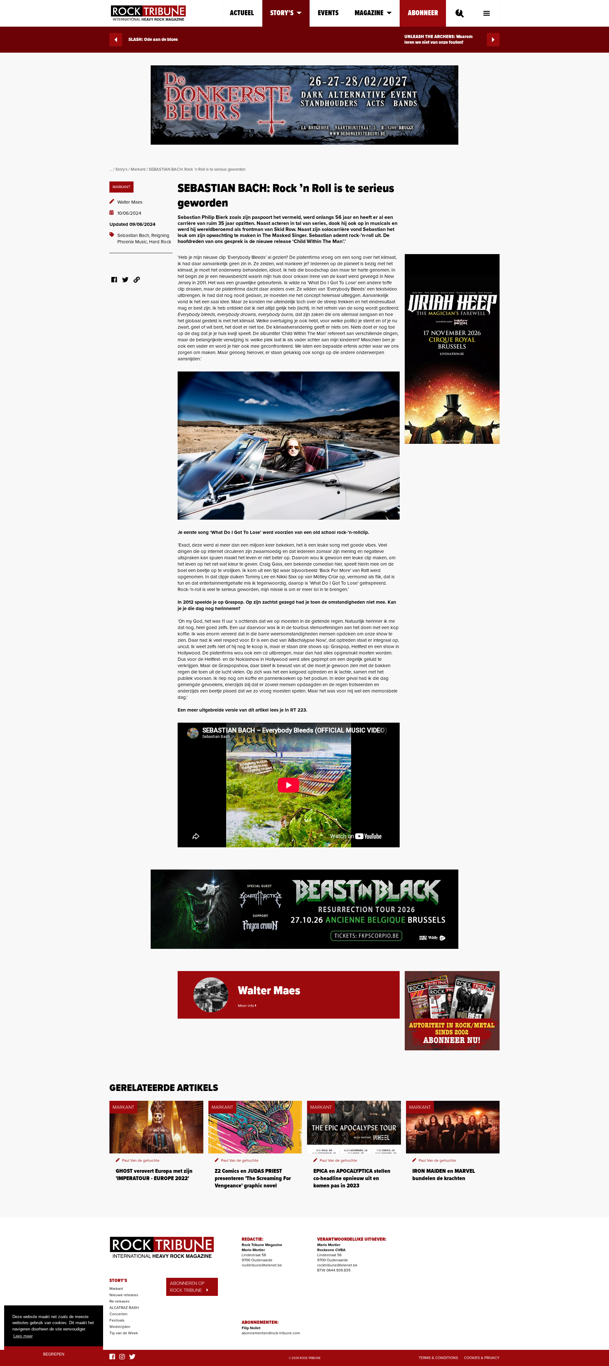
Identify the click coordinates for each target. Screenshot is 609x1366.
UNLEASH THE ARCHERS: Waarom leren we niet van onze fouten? (438, 40)
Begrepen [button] (53, 1354)
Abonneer (423, 13)
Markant (138, 169)
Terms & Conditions (438, 1358)
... (110, 169)
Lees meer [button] (23, 1336)
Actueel (242, 13)
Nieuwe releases (123, 1295)
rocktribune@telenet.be (262, 1265)
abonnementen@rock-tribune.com (271, 1333)
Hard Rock (160, 242)
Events (328, 13)
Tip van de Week (123, 1333)
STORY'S (118, 1281)
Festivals (117, 1320)
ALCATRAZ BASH (124, 1307)
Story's (121, 169)
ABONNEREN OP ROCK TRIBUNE (187, 1286)
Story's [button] (281, 13)
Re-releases (119, 1301)
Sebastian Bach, (134, 235)
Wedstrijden (119, 1326)
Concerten (118, 1314)
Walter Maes (129, 202)
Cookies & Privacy (482, 1358)
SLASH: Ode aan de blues (153, 39)
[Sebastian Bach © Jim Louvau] (289, 445)
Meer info (246, 1005)
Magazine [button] (369, 13)
